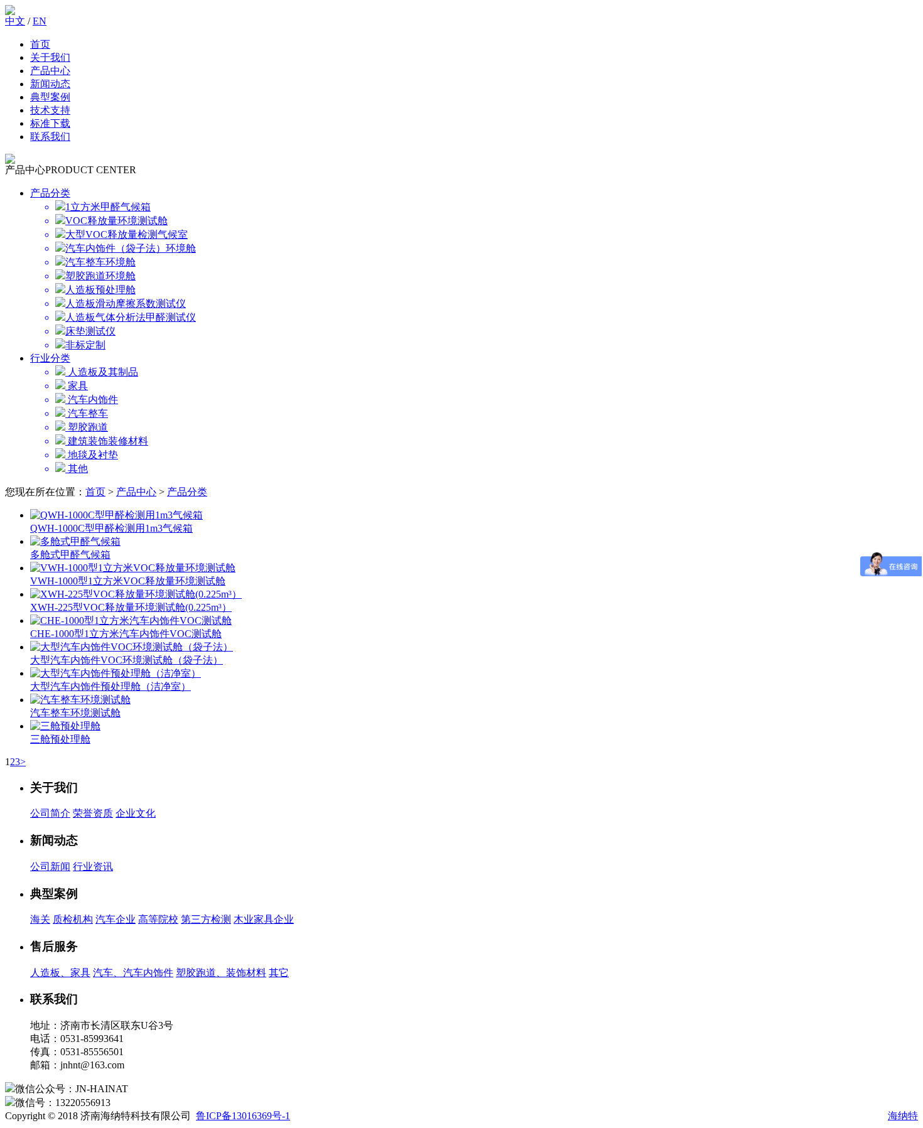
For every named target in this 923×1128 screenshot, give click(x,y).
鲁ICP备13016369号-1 (243, 1115)
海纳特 (903, 1115)
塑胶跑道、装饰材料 (221, 972)
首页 (40, 44)
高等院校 (158, 919)
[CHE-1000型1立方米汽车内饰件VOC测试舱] (131, 620)
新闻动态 (50, 83)
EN (39, 21)
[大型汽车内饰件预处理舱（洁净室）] (115, 673)
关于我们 (50, 57)
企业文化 (136, 813)
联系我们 (50, 136)
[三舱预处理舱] (65, 726)
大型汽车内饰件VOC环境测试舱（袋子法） (126, 660)
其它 (279, 972)
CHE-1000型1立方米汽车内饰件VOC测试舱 (126, 633)
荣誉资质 (93, 813)
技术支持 (50, 110)
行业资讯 (93, 866)
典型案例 (50, 97)
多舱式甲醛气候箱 (70, 554)
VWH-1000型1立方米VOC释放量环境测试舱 (127, 581)
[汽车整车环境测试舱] (80, 699)
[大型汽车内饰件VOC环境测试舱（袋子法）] (131, 647)
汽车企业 (115, 919)
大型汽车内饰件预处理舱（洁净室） (110, 686)
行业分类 (50, 358)
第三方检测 (206, 919)
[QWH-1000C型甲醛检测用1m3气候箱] (116, 515)
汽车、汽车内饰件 (133, 972)
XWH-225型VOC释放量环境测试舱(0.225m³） (131, 607)
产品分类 (50, 193)
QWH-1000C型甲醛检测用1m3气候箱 (111, 528)
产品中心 (50, 70)
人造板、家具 (60, 972)
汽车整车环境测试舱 (75, 712)
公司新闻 (50, 866)
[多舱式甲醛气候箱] (75, 541)
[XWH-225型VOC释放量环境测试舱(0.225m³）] (136, 594)
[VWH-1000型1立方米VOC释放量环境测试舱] (132, 567)
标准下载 (50, 123)
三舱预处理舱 (60, 739)
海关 (40, 919)
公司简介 (50, 813)
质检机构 (73, 919)
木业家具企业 (264, 919)
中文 (15, 21)
